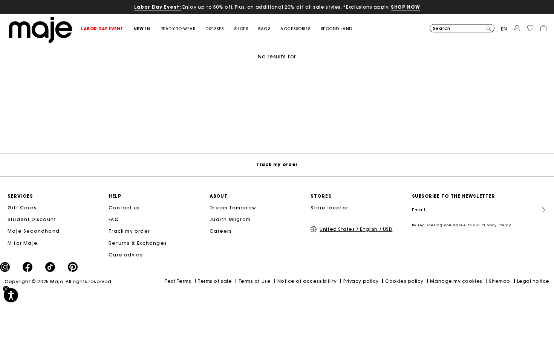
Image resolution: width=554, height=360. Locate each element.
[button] (107, 29)
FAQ (114, 219)
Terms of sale (215, 281)
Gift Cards (22, 208)
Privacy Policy (496, 225)
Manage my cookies (456, 281)
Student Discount (32, 219)
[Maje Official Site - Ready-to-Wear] (40, 29)
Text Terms (178, 281)
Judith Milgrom (230, 219)
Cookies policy (404, 281)
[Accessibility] (11, 295)
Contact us (124, 208)
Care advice (126, 255)
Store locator (329, 208)
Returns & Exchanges (138, 243)
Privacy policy (361, 281)
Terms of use (255, 281)
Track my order (129, 231)
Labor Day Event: (157, 7)
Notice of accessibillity (307, 281)
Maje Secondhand (34, 231)
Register (540, 209)
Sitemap (499, 281)
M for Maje (23, 243)
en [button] (504, 29)
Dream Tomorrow (233, 208)
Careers (221, 231)
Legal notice (533, 281)
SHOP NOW (405, 7)
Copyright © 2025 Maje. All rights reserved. (59, 281)
